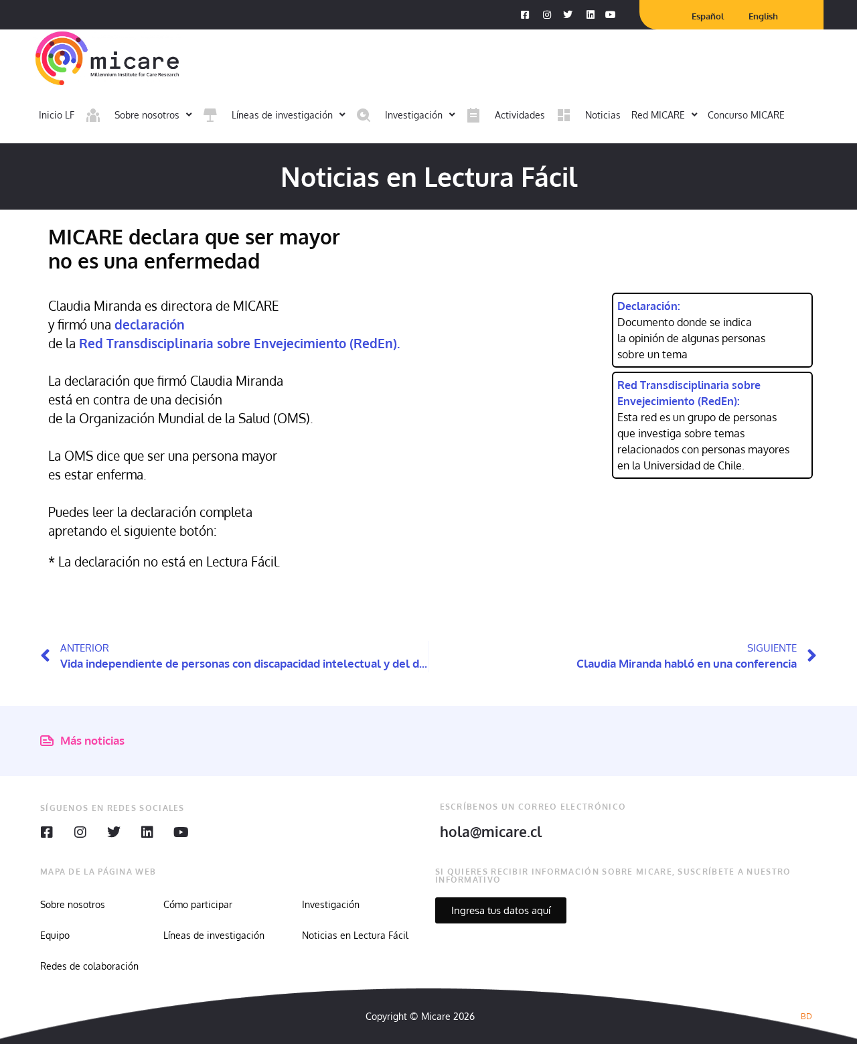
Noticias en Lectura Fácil (355, 935)
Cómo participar (197, 904)
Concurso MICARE (746, 115)
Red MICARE (658, 115)
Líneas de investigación (213, 935)
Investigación (331, 904)
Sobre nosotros (72, 904)
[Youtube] (180, 832)
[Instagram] (80, 832)
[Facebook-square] (47, 832)
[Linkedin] (147, 832)
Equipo (55, 935)
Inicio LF (56, 115)
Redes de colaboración (89, 966)
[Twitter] (114, 832)
